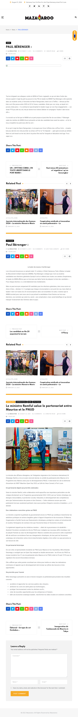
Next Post (62, 165)
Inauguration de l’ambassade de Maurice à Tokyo (57, 629)
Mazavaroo (53, 713)
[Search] (76, 17)
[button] (66, 183)
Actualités (10, 218)
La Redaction (12, 51)
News (13, 29)
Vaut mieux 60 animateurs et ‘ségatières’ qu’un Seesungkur (57, 170)
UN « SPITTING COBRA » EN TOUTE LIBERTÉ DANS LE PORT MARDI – (21, 170)
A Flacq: (64, 333)
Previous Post (17, 165)
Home (8, 29)
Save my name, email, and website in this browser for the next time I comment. (39, 688)
